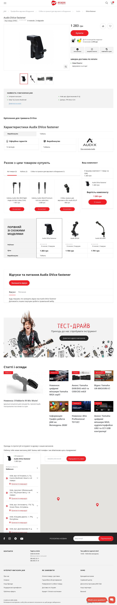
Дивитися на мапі (15, 103)
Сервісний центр (86, 580)
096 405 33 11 (34, 558)
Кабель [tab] (23, 171)
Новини (6, 580)
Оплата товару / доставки (51, 576)
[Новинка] (25, 383)
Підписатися (106, 538)
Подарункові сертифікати (12, 588)
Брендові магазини (87, 576)
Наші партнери (85, 588)
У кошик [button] (97, 202)
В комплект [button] (17, 209)
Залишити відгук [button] (19, 283)
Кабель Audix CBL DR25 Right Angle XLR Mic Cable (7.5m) (17, 199)
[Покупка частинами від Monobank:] (73, 40)
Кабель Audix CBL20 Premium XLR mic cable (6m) (42, 199)
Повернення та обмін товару (52, 584)
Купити (79, 33)
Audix (78, 11)
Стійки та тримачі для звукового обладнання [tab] (48, 171)
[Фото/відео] (103, 375)
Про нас (6, 576)
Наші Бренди (8, 584)
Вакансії (83, 591)
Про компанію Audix (88, 149)
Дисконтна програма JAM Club (91, 584)
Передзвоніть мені (76, 459)
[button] (107, 3)
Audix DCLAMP (100, 238)
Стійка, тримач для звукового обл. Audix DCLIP (67, 199)
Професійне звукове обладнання (22, 11)
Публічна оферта (10, 591)
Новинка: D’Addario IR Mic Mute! (21, 400)
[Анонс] (81, 375)
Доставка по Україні (49, 588)
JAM (5, 11)
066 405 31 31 (34, 561)
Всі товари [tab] (12, 171)
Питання (22, 292)
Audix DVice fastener (99, 182)
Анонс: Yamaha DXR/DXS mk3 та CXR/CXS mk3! (80, 388)
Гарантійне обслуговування (52, 580)
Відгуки (12, 292)
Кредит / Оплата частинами (51, 591)
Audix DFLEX (75, 238)
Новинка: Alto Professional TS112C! (79, 419)
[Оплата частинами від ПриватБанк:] (79, 40)
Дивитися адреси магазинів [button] (74, 338)
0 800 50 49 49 (35, 554)
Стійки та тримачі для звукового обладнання (55, 11)
